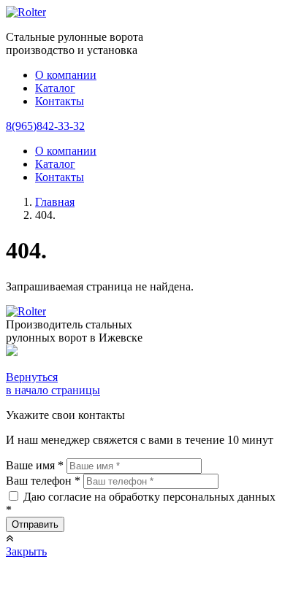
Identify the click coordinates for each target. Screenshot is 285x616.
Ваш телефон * (43, 480)
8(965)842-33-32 (45, 126)
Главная (55, 202)
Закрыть (26, 551)
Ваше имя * (35, 465)
